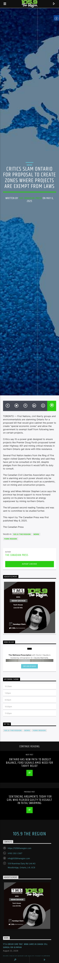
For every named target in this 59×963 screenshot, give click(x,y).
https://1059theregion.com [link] (19, 848)
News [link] (29, 165)
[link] (5, 4)
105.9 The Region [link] (22, 534)
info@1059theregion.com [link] (19, 858)
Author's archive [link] (29, 564)
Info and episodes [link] (29, 666)
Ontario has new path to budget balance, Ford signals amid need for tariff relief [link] (29, 762)
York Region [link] (10, 539)
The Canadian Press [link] (30, 198)
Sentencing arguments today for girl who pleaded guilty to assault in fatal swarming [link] (29, 799)
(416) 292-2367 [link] (15, 853)
